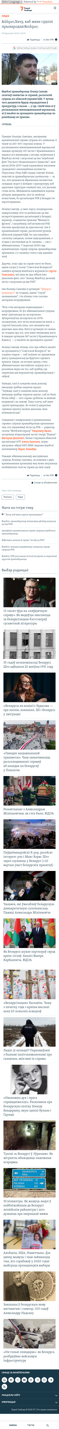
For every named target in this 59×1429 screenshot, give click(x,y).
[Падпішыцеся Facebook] (11, 1380)
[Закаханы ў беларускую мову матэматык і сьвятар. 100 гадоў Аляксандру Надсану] (29, 1286)
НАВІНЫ (13, 1425)
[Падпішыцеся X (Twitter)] (17, 1380)
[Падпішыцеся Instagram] (44, 1380)
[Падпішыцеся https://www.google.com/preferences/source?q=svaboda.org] (4, 1380)
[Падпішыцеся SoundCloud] (37, 1380)
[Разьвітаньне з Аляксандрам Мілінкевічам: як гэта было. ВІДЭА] (29, 791)
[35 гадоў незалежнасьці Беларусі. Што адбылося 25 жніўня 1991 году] (29, 644)
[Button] (33, 40)
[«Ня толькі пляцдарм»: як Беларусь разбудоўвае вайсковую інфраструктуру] (29, 1333)
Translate (47, 2)
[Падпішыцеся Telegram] (51, 1380)
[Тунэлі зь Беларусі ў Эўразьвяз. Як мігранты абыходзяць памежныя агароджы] (29, 1135)
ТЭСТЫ (30, 1425)
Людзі (5, 16)
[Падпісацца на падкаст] (31, 1380)
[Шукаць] (47, 1425)
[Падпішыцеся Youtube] (24, 1380)
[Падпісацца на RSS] (4, 1386)
